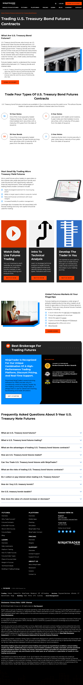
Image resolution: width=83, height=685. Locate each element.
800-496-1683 (62, 517)
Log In (61, 3)
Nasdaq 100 (76, 312)
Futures (7, 13)
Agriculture (52, 323)
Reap (12, 595)
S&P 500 (67, 312)
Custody (40, 595)
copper (64, 318)
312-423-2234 (62, 524)
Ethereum (73, 320)
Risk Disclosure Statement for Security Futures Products (38, 635)
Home (2, 13)
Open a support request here (67, 519)
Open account (73, 3)
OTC (34, 595)
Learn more (53, 331)
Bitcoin (65, 320)
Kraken (10, 593)
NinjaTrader (25, 593)
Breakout (34, 593)
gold (57, 318)
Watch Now (11, 278)
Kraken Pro (17, 593)
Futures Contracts (16, 13)
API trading (45, 593)
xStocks (73, 593)
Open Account (10, 82)
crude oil (59, 315)
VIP (39, 593)
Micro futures (52, 326)
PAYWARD (6, 588)
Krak (25, 595)
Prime (30, 595)
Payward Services (64, 593)
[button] (24, 7)
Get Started (13, 396)
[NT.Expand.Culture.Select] (55, 3)
